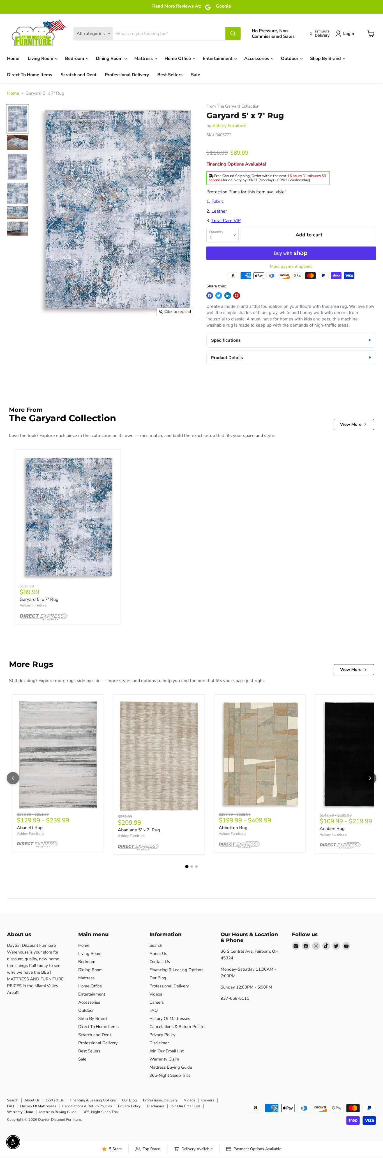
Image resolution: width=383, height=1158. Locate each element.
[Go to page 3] (196, 866)
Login (348, 33)
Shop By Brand (326, 58)
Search (155, 945)
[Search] (233, 33)
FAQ (153, 1010)
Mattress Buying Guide (170, 1067)
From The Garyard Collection (232, 106)
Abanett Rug (30, 828)
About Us (158, 953)
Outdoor (290, 58)
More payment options (291, 266)
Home (13, 58)
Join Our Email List (166, 1051)
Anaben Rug (332, 829)
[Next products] (370, 778)
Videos (155, 994)
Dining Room (110, 58)
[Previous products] (13, 778)
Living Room (41, 58)
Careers (156, 1002)
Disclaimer (159, 1043)
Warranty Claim (164, 1059)
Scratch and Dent (78, 75)
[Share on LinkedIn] (227, 295)
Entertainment (218, 58)
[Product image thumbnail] (17, 142)
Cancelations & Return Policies (177, 1026)
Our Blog (157, 978)
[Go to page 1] (186, 866)
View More (350, 424)
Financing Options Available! (236, 164)
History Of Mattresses (169, 1018)
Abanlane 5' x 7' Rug (139, 830)
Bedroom (75, 58)
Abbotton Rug (233, 828)
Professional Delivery (127, 75)
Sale (195, 75)
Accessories (257, 58)
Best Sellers (170, 75)
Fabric (217, 201)
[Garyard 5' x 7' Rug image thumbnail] (17, 118)
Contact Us (159, 961)
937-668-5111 (235, 998)
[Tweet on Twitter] (218, 295)
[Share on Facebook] (209, 295)
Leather (219, 211)
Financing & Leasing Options (176, 970)
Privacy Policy (162, 1035)
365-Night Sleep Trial (169, 1075)
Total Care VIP (226, 221)
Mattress (144, 58)
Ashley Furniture (229, 126)
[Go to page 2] (191, 866)
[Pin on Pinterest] (236, 295)
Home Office (178, 58)
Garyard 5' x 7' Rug (39, 599)
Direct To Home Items (29, 75)
